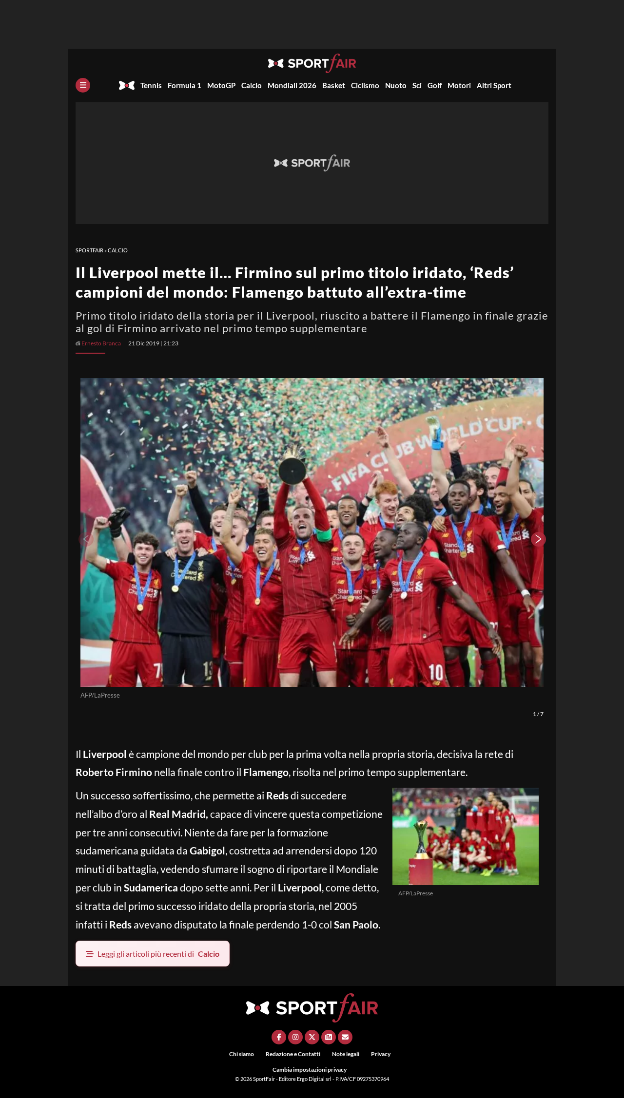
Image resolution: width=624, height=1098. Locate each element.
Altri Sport (494, 85)
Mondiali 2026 (292, 85)
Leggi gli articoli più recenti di (158, 953)
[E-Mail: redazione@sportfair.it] (345, 1037)
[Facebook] (279, 1037)
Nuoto (396, 85)
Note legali (345, 1054)
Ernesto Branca (101, 343)
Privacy (380, 1054)
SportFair (89, 250)
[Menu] (83, 85)
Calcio (251, 85)
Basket (333, 85)
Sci (417, 85)
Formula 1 (184, 85)
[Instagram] (295, 1037)
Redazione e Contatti (293, 1054)
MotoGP (221, 85)
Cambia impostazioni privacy (310, 1069)
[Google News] (328, 1037)
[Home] (127, 85)
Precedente (85, 539)
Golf (435, 85)
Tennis (151, 85)
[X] (312, 1037)
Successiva (538, 539)
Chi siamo (241, 1054)
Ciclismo (365, 85)
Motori (459, 85)
